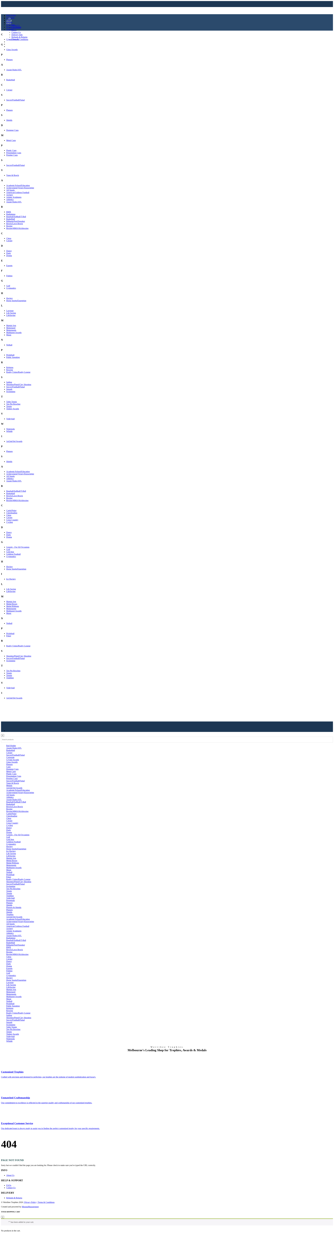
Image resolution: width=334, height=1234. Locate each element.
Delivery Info (17, 35)
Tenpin (9, 675)
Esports (9, 265)
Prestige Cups (12, 155)
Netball (9, 345)
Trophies (9, 29)
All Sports (10, 190)
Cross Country (12, 520)
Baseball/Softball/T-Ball (16, 216)
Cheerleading (11, 513)
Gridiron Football (13, 554)
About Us (15, 25)
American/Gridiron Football (17, 192)
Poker (8, 636)
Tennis (9, 406)
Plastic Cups (11, 150)
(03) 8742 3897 (14, 44)
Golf (8, 286)
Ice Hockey (11, 579)
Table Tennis (11, 402)
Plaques (9, 59)
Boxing (9, 226)
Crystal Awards (12, 39)
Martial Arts (11, 325)
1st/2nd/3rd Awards (14, 441)
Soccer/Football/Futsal (15, 100)
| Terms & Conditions (46, 1202)
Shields (9, 120)
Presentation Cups (13, 153)
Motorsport (10, 328)
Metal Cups (11, 140)
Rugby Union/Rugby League (18, 372)
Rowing (9, 370)
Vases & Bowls (12, 175)
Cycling (9, 522)
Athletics (10, 199)
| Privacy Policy (29, 1202)
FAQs (13, 30)
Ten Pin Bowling (13, 404)
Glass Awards (12, 49)
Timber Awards (12, 409)
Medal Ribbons (12, 606)
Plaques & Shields (13, 27)
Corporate (10, 18)
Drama (9, 255)
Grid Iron (10, 552)
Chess (8, 238)
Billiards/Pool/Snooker (15, 221)
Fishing (9, 276)
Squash (9, 389)
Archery (9, 195)
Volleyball (10, 419)
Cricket (9, 90)
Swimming (10, 391)
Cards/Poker (11, 510)
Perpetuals (10, 25)
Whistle (9, 431)
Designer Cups (12, 130)
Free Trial (10, 46)
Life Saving (11, 313)
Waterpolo (10, 429)
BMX (8, 212)
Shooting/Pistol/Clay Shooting (18, 384)
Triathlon (10, 678)
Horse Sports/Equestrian (16, 301)
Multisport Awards (14, 332)
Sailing (9, 382)
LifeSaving (10, 315)
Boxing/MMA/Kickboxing (17, 228)
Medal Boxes (11, 604)
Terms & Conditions (19, 39)
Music (8, 335)
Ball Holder (11, 15)
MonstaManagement (30, 1207)
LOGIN (9, 42)
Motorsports (11, 330)
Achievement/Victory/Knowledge (20, 188)
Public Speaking (13, 357)
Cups (8, 20)
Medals (9, 22)
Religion (9, 367)
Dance (9, 251)
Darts (8, 253)
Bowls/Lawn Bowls (14, 224)
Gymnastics (11, 288)
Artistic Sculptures (13, 197)
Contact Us (16, 32)
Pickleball (10, 355)
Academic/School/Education (18, 185)
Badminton (10, 214)
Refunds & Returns (19, 37)
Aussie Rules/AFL (14, 70)
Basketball (10, 80)
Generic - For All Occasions (17, 547)
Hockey (9, 298)
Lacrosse (10, 311)
